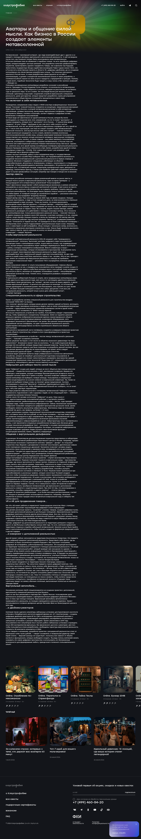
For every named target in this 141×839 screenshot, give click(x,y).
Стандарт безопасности (78, 822)
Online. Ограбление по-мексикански (19, 697)
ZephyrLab (35, 823)
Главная (9, 13)
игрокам (49, 5)
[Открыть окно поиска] (136, 5)
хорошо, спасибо (119, 833)
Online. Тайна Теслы (82, 696)
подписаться (130, 792)
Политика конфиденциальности (100, 822)
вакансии (11, 810)
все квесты (37, 5)
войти (122, 5)
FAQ (8, 816)
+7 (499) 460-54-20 (108, 5)
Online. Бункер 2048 (114, 696)
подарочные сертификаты (21, 805)
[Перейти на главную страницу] (14, 6)
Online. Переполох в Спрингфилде (49, 697)
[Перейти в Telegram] (130, 5)
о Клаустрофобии (64, 5)
